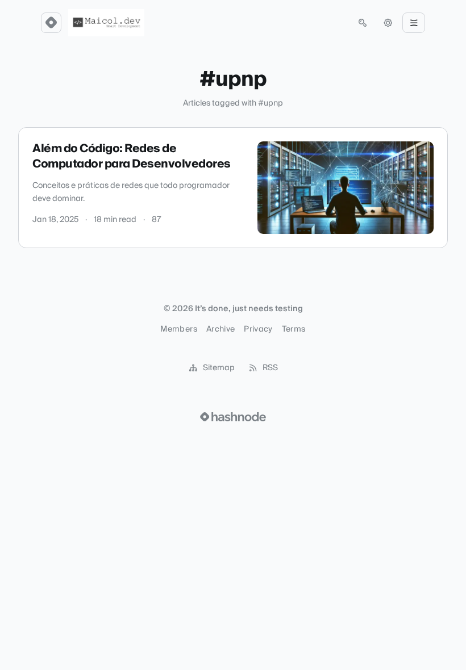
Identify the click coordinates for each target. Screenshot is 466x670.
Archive (220, 329)
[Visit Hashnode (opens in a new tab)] (233, 416)
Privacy (258, 329)
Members (178, 329)
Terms (294, 329)
